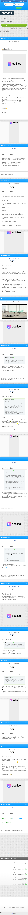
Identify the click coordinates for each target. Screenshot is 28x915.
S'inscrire (21, 1)
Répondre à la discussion (14, 25)
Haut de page (20, 910)
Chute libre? (3, 876)
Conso (13, 907)
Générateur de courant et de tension (19, 853)
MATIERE (24, 20)
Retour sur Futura (7, 1)
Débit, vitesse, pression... (7, 853)
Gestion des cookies (20, 907)
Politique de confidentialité (10, 910)
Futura (5, 907)
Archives (9, 907)
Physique (3, 21)
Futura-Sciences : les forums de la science (10, 20)
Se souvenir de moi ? (11, 7)
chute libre (3, 861)
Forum (5, 18)
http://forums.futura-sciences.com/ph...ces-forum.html (12, 819)
